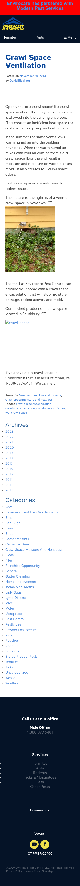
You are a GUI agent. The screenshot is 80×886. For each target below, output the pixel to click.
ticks (9, 667)
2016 (9, 469)
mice (9, 603)
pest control (14, 619)
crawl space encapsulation (33, 404)
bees (9, 528)
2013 (9, 485)
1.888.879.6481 (40, 730)
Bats (40, 782)
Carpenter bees (17, 544)
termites (11, 662)
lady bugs (13, 592)
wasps (10, 678)
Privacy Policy (14, 871)
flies (9, 560)
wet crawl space (16, 412)
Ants (40, 37)
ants (8, 507)
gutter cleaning (17, 576)
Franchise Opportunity (22, 566)
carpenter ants (17, 539)
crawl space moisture (50, 408)
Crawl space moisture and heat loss (28, 399)
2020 (9, 447)
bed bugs (12, 523)
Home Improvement (20, 582)
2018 (9, 458)
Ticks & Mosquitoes (40, 777)
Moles (10, 608)
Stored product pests (21, 656)
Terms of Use (32, 871)
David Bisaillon (20, 80)
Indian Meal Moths (19, 587)
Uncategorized (16, 672)
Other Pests (40, 787)
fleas (9, 555)
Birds (9, 533)
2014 (9, 479)
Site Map (47, 871)
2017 (8, 463)
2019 (9, 453)
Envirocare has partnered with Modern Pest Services (40, 6)
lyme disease (16, 598)
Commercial (40, 810)
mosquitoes (14, 614)
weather (11, 683)
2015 (9, 474)
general (11, 571)
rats (8, 635)
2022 (9, 437)
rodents (11, 646)
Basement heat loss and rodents (39, 395)
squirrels (12, 651)
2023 (9, 431)
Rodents (40, 773)
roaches (12, 640)
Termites (10, 37)
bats (8, 517)
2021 (9, 442)
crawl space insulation (20, 408)
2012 (9, 490)
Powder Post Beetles (21, 630)
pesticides (13, 624)
